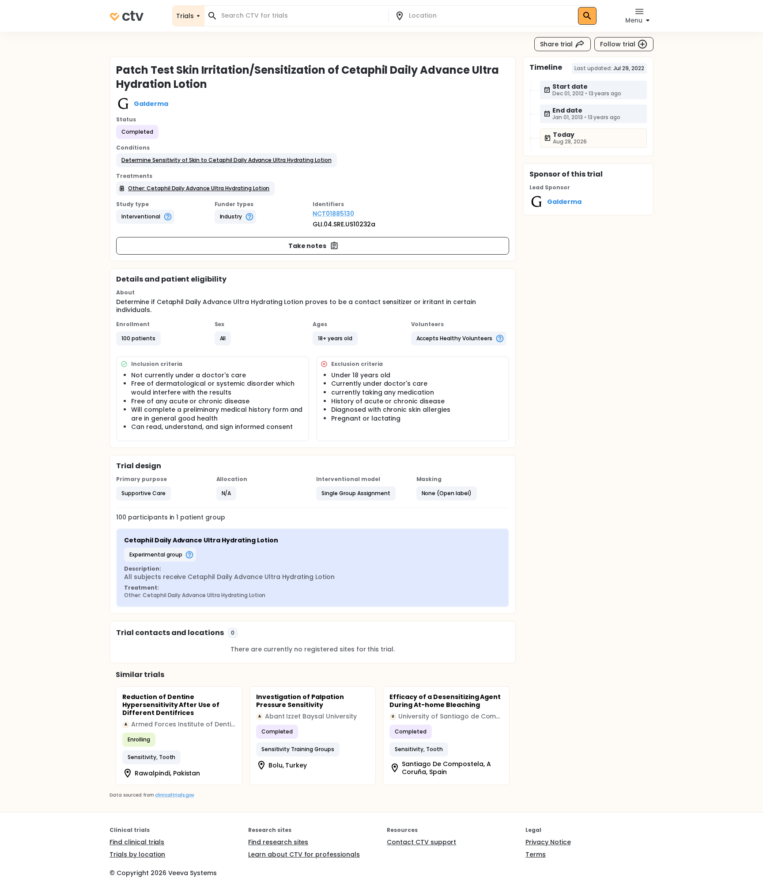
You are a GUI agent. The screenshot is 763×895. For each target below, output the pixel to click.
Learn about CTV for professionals (304, 854)
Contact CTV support (421, 842)
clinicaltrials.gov (174, 795)
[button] (226, 160)
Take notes (307, 245)
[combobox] (301, 16)
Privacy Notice (548, 842)
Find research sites (278, 842)
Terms (535, 854)
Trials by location (137, 854)
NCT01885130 (333, 214)
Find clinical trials (137, 842)
